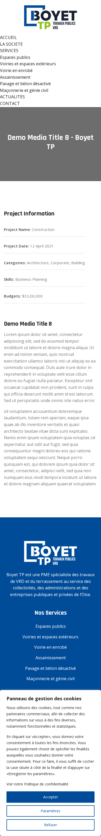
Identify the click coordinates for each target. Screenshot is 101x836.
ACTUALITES (12, 97)
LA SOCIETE (11, 44)
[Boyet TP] (50, 17)
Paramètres (50, 810)
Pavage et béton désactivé (25, 83)
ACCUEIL (8, 37)
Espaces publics (15, 57)
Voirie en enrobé (16, 70)
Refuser (50, 824)
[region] (50, 763)
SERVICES (9, 50)
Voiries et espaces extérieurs (28, 64)
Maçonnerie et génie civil (24, 90)
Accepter (50, 796)
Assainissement (15, 77)
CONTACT (10, 103)
